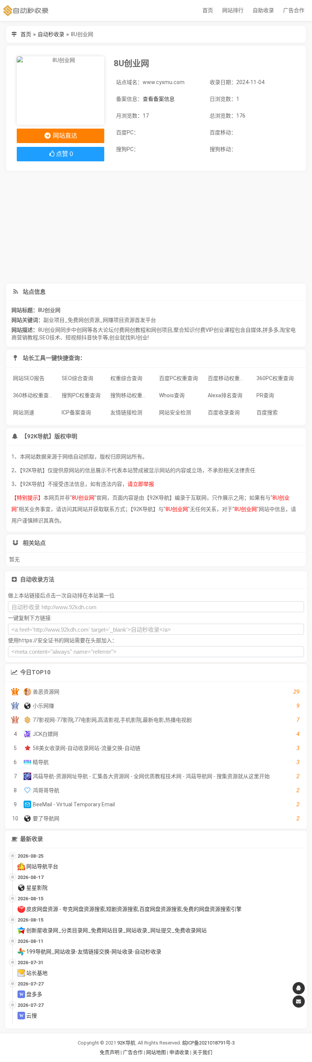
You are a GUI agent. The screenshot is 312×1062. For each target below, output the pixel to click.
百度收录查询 (224, 412)
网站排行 (233, 10)
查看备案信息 (159, 99)
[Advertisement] (156, 227)
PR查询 (265, 395)
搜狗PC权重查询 (81, 395)
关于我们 (202, 1052)
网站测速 (23, 412)
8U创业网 (49, 310)
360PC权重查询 (275, 378)
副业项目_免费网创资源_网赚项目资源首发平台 (99, 320)
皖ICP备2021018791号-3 (208, 1043)
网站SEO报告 (29, 378)
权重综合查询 (126, 378)
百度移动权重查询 (229, 378)
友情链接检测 (126, 412)
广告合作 (293, 10)
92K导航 (126, 1043)
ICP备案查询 (76, 412)
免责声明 (109, 1052)
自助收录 (263, 10)
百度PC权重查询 (178, 378)
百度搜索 (267, 412)
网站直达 (64, 135)
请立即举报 (140, 484)
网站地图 (156, 1052)
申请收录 (179, 1052)
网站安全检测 (175, 412)
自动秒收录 (51, 34)
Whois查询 (172, 395)
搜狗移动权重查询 (131, 395)
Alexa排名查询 (225, 395)
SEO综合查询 (77, 378)
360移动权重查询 (33, 395)
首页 (207, 10)
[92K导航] (26, 10)
